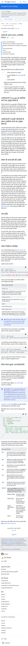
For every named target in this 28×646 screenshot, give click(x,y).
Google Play (4, 608)
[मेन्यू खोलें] (2, 2)
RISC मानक (16, 383)
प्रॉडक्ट (7, 23)
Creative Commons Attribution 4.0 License (10, 540)
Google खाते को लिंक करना (6, 588)
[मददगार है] (16, 28)
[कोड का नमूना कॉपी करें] (25, 414)
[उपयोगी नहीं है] (18, 28)
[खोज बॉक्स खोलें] (21, 2)
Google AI (3, 630)
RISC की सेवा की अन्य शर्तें (9, 390)
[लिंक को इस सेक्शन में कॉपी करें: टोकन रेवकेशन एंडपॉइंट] (19, 246)
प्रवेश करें (24, 1)
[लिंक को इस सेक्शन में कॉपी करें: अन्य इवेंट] (9, 214)
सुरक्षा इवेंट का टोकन (5, 404)
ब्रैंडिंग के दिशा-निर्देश (5, 574)
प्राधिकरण (20, 23)
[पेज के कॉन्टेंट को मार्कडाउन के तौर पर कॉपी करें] (12, 37)
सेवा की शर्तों (3, 569)
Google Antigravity (5, 604)
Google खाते (20, 75)
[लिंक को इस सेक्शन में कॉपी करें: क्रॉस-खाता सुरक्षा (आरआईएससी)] (2, 367)
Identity (13, 2)
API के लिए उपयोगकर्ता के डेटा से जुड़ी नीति (9, 571)
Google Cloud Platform (6, 628)
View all (3, 611)
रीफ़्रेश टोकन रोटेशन (5, 206)
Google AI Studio (5, 601)
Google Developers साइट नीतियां (13, 543)
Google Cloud (4, 606)
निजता (5, 639)
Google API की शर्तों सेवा (18, 389)
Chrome (3, 596)
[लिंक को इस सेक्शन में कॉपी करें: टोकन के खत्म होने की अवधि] (22, 160)
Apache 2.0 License (8, 542)
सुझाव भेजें (5, 31)
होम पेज (2, 23)
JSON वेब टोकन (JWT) (8, 523)
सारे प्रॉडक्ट (3, 632)
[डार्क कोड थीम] (25, 267)
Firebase (3, 599)
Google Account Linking (9, 6)
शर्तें (2, 639)
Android (3, 594)
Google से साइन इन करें (6, 583)
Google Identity (13, 23)
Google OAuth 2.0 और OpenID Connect (10, 585)
